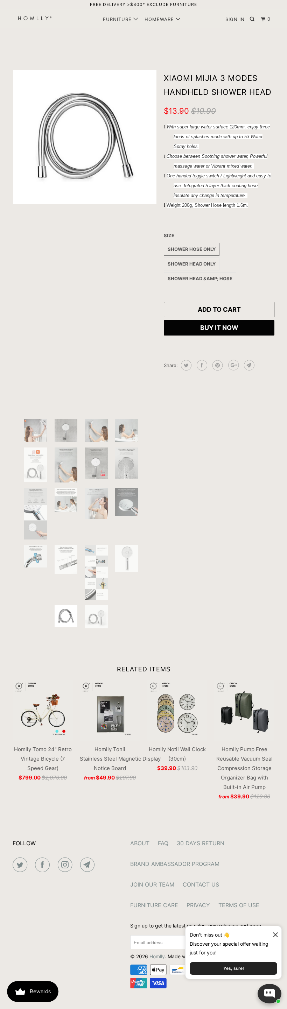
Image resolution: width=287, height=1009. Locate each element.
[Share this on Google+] (232, 365)
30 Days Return (200, 843)
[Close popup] (272, 932)
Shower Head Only (192, 264)
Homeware (160, 19)
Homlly (157, 956)
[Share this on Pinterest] (217, 365)
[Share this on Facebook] (201, 365)
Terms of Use (238, 905)
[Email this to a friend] (248, 365)
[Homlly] (34, 18)
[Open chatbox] (269, 993)
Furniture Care (154, 905)
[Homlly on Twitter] (21, 865)
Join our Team (152, 884)
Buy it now (219, 327)
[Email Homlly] (89, 865)
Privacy (198, 905)
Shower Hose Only (192, 249)
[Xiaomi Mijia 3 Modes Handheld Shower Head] (85, 231)
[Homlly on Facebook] (43, 865)
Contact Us (201, 884)
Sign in (235, 19)
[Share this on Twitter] (185, 365)
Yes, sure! (233, 968)
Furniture (118, 19)
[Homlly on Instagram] (66, 865)
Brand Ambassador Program (174, 863)
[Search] (252, 19)
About (139, 843)
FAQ (163, 843)
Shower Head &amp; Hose (200, 278)
